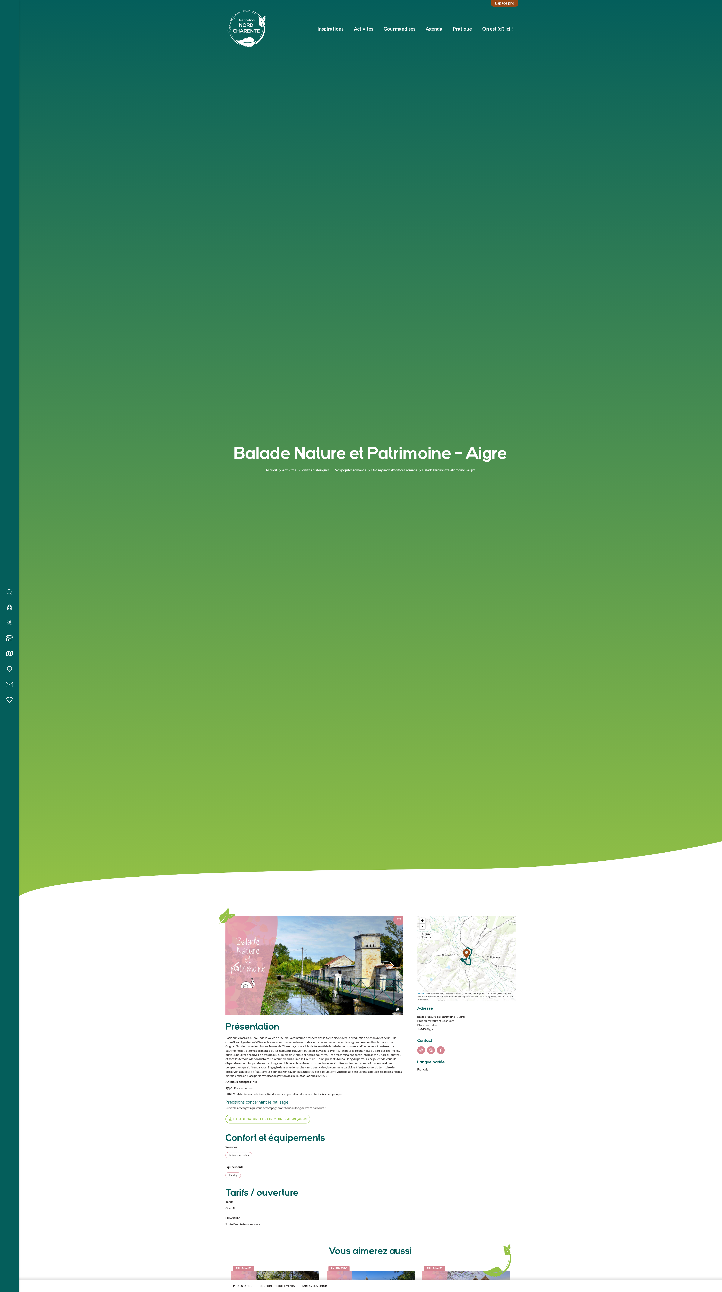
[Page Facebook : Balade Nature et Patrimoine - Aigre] (441, 1050)
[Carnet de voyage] (9, 700)
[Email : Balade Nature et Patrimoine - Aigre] (421, 1050)
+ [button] (422, 920)
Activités (363, 29)
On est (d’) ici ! (497, 29)
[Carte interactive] (9, 669)
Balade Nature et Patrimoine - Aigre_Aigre (270, 1119)
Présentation (243, 1285)
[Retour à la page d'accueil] (246, 29)
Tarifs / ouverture (315, 1285)
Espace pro (504, 3)
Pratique (462, 29)
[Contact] (9, 685)
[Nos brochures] (9, 654)
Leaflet (421, 993)
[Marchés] (9, 638)
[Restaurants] (9, 623)
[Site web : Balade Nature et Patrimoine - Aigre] (431, 1050)
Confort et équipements (277, 1285)
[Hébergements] (9, 608)
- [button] (422, 926)
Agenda (434, 29)
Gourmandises (399, 29)
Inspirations (330, 29)
